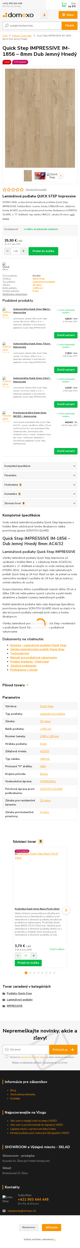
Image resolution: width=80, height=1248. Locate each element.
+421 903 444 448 (12, 3)
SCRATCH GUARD (51, 789)
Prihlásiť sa (60, 1050)
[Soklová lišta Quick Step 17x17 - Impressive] (7, 382)
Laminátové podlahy (20, 999)
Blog (13, 1090)
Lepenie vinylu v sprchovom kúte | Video (33, 1129)
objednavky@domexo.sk (21, 1211)
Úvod (5, 35)
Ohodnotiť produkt (36, 189)
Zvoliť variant (66, 335)
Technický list (19, 653)
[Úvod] (18, 15)
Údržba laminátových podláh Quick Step (37, 649)
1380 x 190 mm (49, 736)
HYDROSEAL (48, 781)
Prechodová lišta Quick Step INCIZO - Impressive (29, 414)
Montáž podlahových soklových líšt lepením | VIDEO (39, 1133)
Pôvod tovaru (14, 685)
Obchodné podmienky (22, 1094)
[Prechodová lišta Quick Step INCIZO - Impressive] (7, 416)
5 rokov (44, 812)
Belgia (44, 774)
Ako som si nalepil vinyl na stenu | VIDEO (33, 1121)
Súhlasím (52, 1227)
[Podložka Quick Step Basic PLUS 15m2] (40, 877)
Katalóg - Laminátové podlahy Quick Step (38, 645)
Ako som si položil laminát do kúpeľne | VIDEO (36, 1125)
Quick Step (39, 278)
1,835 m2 (38, 288)
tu (55, 1239)
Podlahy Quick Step (22, 35)
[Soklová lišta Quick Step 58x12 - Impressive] (7, 313)
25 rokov (37, 285)
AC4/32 (44, 751)
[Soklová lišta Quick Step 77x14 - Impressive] (7, 347)
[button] (26, 972)
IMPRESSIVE (15, 1006)
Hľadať (69, 25)
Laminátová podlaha (44, 281)
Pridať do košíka (43, 251)
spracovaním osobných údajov (33, 1057)
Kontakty (15, 1098)
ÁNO (43, 766)
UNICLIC (45, 759)
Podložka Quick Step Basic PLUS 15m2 (37, 908)
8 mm (36, 291)
